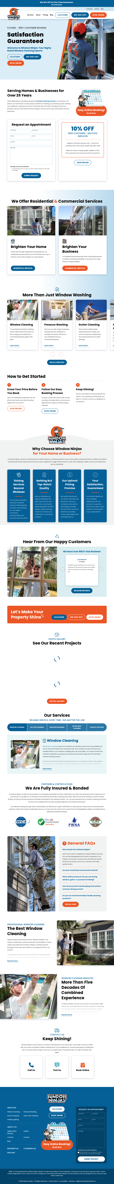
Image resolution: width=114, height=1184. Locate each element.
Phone (12, 136)
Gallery (26, 1131)
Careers (96, 9)
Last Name (35, 130)
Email (33, 136)
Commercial (30, 1148)
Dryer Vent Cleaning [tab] (76, 727)
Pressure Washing (30, 1112)
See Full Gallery (57, 701)
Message (13, 147)
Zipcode (13, 142)
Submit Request (31, 175)
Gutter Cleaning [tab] (37, 727)
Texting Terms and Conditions (19, 166)
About (38, 15)
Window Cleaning (13, 1112)
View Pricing (83, 162)
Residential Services (23, 268)
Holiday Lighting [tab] (97, 727)
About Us (12, 1127)
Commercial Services (75, 268)
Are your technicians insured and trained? (80, 870)
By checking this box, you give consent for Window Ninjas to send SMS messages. (30, 169)
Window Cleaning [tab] (17, 727)
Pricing (45, 15)
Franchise (89, 9)
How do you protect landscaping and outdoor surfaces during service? (81, 887)
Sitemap (71, 1181)
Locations (63, 15)
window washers (51, 746)
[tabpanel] (23, 325)
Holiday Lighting (13, 1120)
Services (30, 15)
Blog (102, 9)
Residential (13, 1148)
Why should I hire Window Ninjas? (76, 849)
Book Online (50, 411)
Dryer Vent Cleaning (31, 1116)
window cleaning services (46, 101)
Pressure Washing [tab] (57, 727)
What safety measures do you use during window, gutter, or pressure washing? (79, 878)
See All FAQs (70, 904)
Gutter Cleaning (13, 1116)
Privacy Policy (53, 1181)
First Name (13, 130)
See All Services (57, 362)
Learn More (14, 345)
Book (98, 15)
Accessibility (63, 1181)
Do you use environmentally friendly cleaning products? (81, 896)
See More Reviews (82, 590)
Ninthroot (92, 1181)
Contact (10, 1137)
